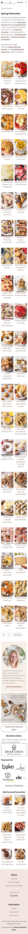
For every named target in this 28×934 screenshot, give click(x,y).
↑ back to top (14, 892)
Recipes (9, 8)
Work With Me (14, 912)
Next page (17, 634)
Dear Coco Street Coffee (14, 885)
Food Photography (14, 882)
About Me (14, 878)
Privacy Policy (14, 915)
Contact (14, 908)
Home (3, 8)
